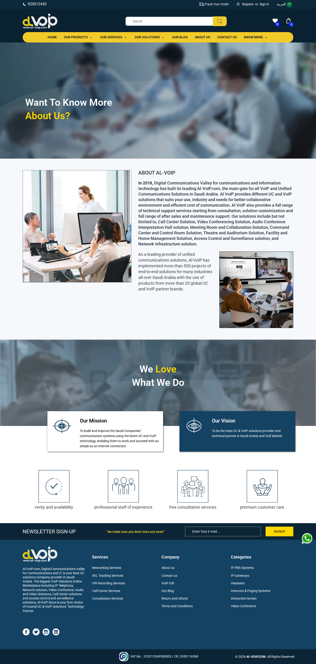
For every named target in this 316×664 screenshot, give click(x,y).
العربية (281, 4)
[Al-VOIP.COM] (40, 21)
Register (247, 4)
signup (279, 531)
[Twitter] (36, 631)
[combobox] (176, 21)
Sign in (264, 4)
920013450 (37, 4)
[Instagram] (46, 631)
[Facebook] (26, 631)
